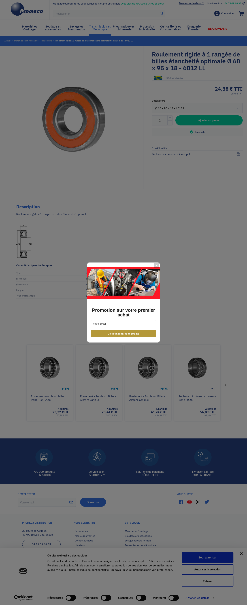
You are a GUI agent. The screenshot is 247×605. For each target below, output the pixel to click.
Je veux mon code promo (123, 333)
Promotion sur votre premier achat (123, 312)
